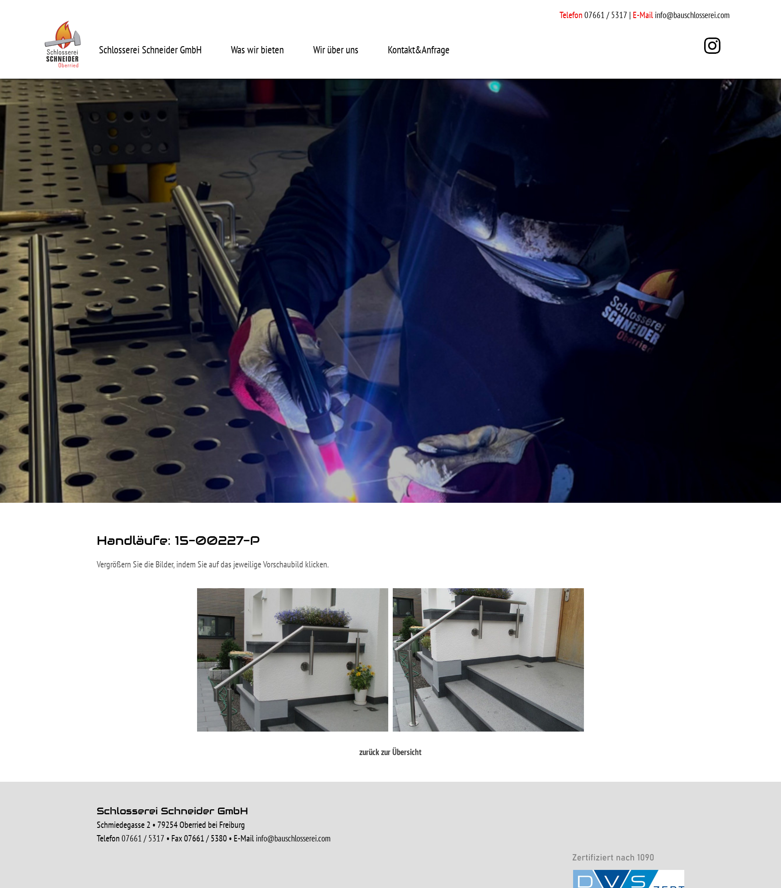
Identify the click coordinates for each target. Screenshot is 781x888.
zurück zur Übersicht (390, 751)
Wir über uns (335, 49)
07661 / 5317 (143, 838)
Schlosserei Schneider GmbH (150, 49)
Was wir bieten (257, 49)
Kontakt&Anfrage (419, 49)
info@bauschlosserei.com (692, 14)
